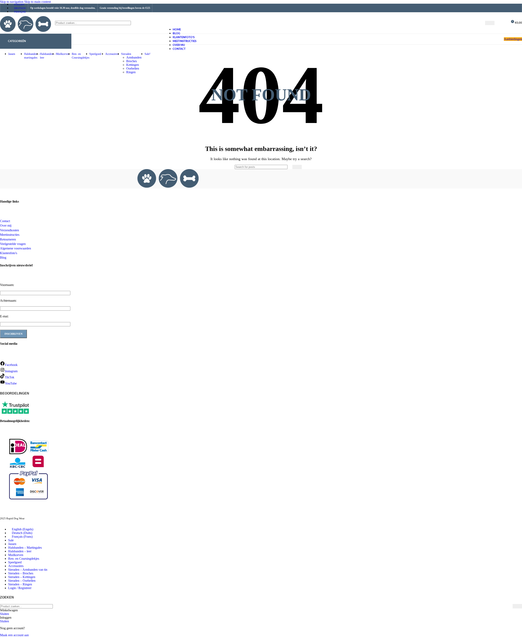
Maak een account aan (14, 635)
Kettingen (132, 64)
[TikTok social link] (516, 8)
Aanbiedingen (513, 39)
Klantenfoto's (8, 253)
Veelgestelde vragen (13, 244)
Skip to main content (37, 1)
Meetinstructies (9, 234)
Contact (5, 221)
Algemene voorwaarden (15, 248)
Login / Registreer (19, 588)
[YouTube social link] (508, 8)
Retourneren (8, 239)
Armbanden (134, 57)
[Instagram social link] (500, 8)
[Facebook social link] (493, 8)
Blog (3, 257)
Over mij (5, 225)
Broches (131, 61)
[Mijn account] (503, 23)
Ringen (131, 72)
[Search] (489, 23)
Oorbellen (132, 68)
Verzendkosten (9, 230)
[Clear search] (482, 23)
